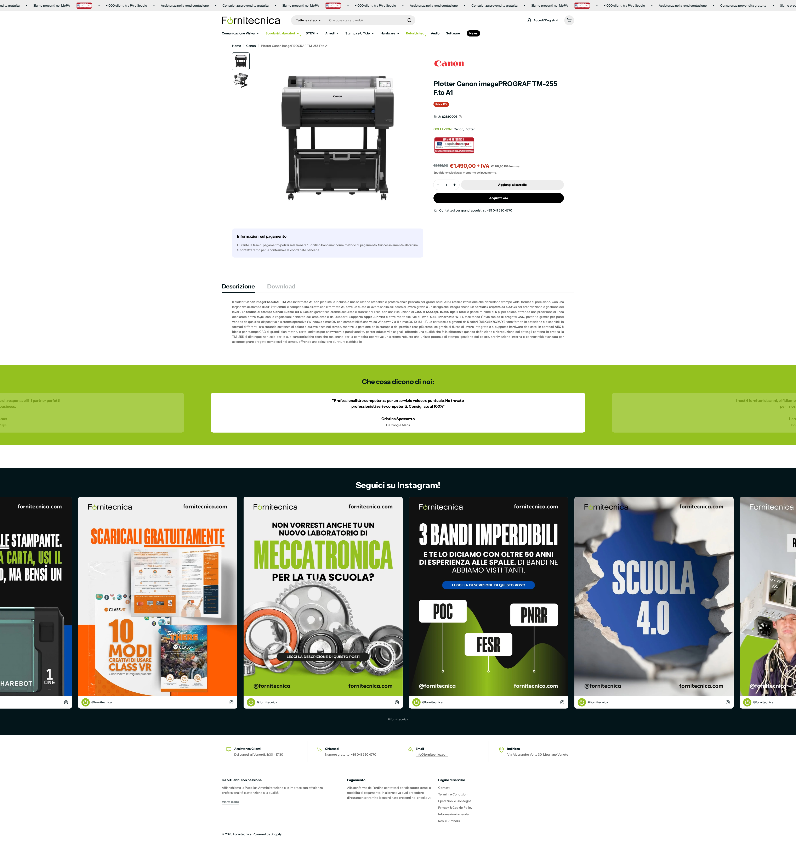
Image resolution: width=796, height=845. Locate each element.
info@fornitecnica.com (432, 754)
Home (236, 46)
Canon (251, 46)
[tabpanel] (398, 321)
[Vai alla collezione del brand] (449, 55)
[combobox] (353, 20)
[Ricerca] (409, 20)
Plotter (470, 129)
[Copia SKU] (460, 117)
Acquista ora (498, 198)
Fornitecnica (242, 834)
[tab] (238, 287)
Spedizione (440, 172)
